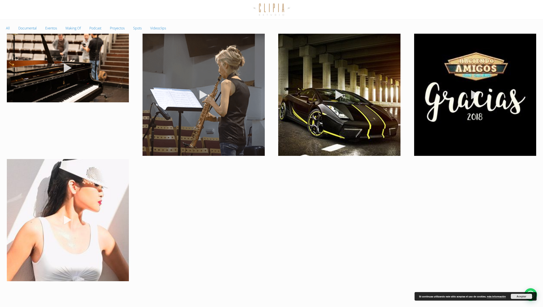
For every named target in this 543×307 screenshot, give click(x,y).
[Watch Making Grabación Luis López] (68, 68)
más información (496, 296)
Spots (137, 28)
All (8, 28)
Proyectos (117, 28)
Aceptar (521, 296)
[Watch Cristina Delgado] (204, 95)
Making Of (73, 28)
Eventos (51, 28)
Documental (27, 28)
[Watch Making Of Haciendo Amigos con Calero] (475, 95)
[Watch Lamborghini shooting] (339, 95)
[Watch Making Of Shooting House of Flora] (68, 220)
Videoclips (158, 28)
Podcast (95, 28)
